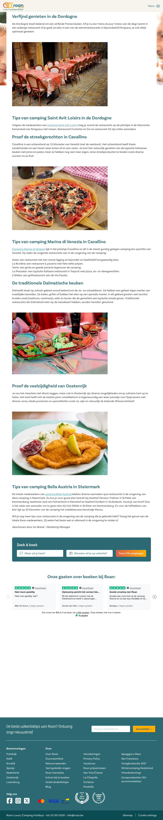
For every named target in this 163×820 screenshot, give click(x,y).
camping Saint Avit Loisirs (62, 125)
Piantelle (88, 786)
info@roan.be (75, 815)
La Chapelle (90, 777)
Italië (9, 758)
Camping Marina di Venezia (28, 249)
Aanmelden (143, 729)
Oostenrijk (12, 777)
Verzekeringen (91, 754)
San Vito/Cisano (93, 772)
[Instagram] (18, 801)
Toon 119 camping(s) (131, 553)
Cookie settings (147, 815)
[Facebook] (9, 801)
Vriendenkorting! (131, 772)
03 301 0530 (58, 815)
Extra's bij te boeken (57, 777)
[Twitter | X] (27, 801)
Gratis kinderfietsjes (57, 782)
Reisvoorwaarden (56, 763)
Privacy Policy (91, 758)
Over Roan (52, 754)
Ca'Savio (88, 782)
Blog (48, 786)
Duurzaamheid (54, 758)
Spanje (10, 768)
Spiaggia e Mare (131, 754)
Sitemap (128, 815)
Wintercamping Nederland (137, 768)
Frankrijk (11, 754)
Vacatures (89, 763)
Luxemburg (13, 782)
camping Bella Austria (58, 494)
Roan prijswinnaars (94, 768)
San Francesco (129, 758)
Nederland (12, 772)
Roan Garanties (55, 772)
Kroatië (10, 763)
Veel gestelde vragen (58, 768)
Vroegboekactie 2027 (133, 763)
